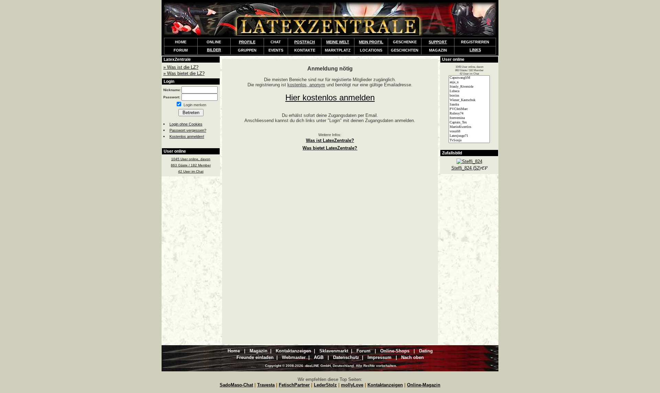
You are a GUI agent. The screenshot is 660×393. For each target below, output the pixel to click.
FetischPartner (294, 384)
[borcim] (469, 96)
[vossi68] (469, 131)
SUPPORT (438, 42)
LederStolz (325, 384)
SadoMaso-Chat (236, 384)
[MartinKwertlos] (469, 127)
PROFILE (247, 42)
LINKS (475, 50)
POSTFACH (304, 42)
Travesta (266, 384)
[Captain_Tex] (469, 122)
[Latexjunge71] (469, 136)
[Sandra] (469, 104)
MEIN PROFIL (371, 42)
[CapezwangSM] (469, 78)
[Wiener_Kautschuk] (469, 100)
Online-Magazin (423, 384)
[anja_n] (469, 82)
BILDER (214, 50)
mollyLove (352, 384)
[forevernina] (469, 118)
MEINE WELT (337, 42)
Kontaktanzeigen (385, 384)
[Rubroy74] (469, 113)
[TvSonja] (469, 140)
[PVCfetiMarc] (469, 109)
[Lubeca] (469, 91)
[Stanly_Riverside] (469, 87)
